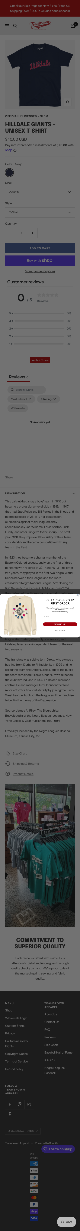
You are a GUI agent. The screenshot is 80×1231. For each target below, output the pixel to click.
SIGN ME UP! (60, 624)
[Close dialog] (78, 596)
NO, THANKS (60, 630)
